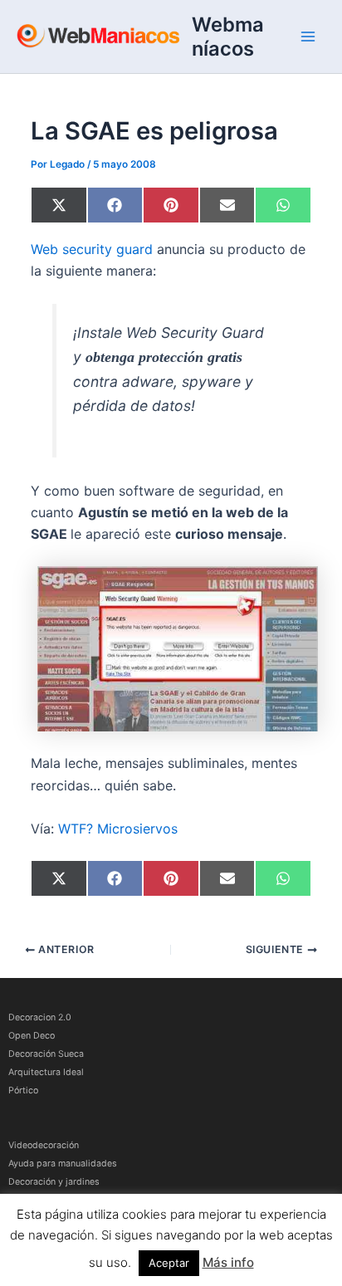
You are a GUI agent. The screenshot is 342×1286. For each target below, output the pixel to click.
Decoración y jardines (54, 1181)
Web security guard (92, 249)
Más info (228, 1262)
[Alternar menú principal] (308, 36)
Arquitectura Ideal (46, 1072)
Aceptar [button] (169, 1262)
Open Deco (31, 1035)
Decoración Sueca (46, 1054)
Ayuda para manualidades (62, 1163)
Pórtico (23, 1090)
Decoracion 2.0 (39, 1017)
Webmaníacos (228, 36)
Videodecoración (43, 1145)
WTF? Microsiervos (118, 828)
